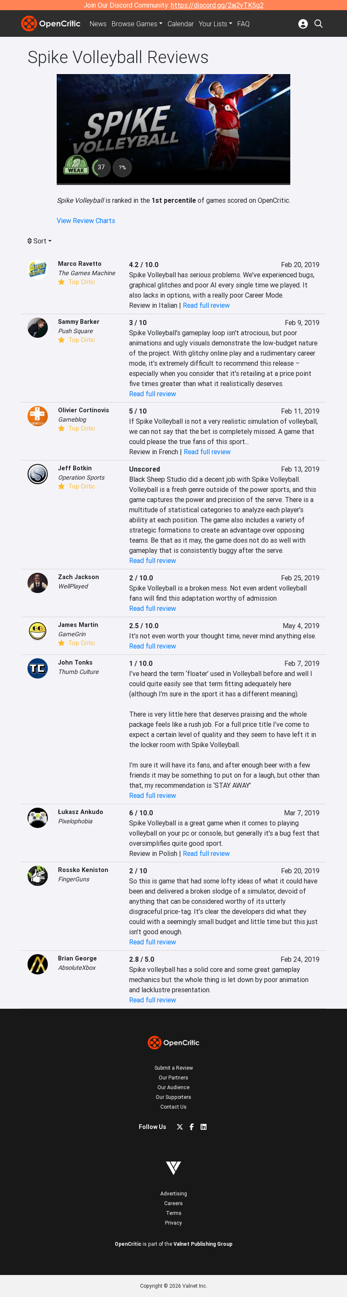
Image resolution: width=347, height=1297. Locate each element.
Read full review (206, 305)
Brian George (77, 958)
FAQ (243, 23)
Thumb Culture (78, 672)
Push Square (75, 331)
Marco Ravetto (80, 264)
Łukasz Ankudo (80, 812)
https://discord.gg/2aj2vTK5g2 (217, 5)
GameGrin (71, 634)
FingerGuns (73, 879)
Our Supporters (173, 1097)
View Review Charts (86, 220)
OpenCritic (128, 1244)
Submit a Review (173, 1068)
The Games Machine (86, 273)
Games (134, 23)
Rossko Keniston (83, 870)
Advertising (173, 1193)
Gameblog (72, 419)
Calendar (181, 23)
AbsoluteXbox (76, 967)
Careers (173, 1203)
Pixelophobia (75, 821)
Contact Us (173, 1107)
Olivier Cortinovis (83, 410)
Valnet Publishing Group (203, 1244)
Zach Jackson (78, 577)
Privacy (173, 1223)
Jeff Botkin (75, 468)
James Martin (78, 625)
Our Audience (173, 1087)
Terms (174, 1213)
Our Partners (173, 1077)
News (98, 23)
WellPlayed (73, 586)
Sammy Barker (78, 322)
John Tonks (75, 662)
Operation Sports (81, 477)
